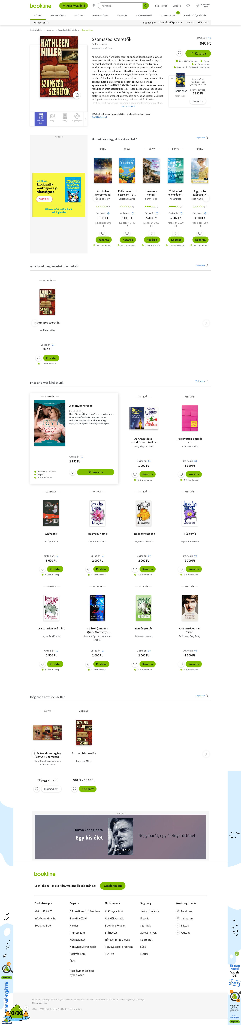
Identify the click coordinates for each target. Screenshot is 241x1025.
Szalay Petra (51, 541)
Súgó (143, 946)
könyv (103, 149)
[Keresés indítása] (146, 5)
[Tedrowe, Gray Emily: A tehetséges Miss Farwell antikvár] (190, 608)
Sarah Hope (151, 198)
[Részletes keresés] (94, 5)
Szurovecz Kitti (190, 446)
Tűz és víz (190, 533)
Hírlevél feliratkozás (117, 939)
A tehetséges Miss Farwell (190, 630)
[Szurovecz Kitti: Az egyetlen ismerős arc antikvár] (190, 418)
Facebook (186, 911)
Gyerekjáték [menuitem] (170, 14)
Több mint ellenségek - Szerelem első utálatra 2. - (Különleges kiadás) (175, 192)
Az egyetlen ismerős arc (190, 440)
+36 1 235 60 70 (43, 911)
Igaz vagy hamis (97, 533)
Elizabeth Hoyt (77, 411)
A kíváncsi (51, 533)
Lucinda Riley (103, 198)
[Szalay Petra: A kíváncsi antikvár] (51, 513)
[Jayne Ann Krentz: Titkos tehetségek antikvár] (143, 513)
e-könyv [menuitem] (78, 15)
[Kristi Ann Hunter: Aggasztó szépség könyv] (199, 170)
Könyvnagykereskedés (83, 946)
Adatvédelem (78, 953)
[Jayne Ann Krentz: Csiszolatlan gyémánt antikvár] (51, 608)
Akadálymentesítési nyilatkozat (82, 973)
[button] (85, 119)
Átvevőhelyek (148, 932)
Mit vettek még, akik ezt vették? (114, 139)
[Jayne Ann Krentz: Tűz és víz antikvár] (190, 513)
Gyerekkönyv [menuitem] (58, 15)
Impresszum (77, 932)
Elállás (144, 953)
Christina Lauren (127, 198)
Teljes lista (200, 137)
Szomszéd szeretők (47, 322)
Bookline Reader (115, 925)
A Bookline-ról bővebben (85, 911)
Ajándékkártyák (114, 918)
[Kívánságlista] (188, 5)
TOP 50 (109, 953)
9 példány (88, 789)
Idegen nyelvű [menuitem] (144, 15)
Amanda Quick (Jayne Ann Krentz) (97, 638)
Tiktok (185, 925)
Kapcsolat (146, 939)
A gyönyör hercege (80, 405)
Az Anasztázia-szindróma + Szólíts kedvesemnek (143, 440)
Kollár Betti (175, 198)
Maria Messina (52, 761)
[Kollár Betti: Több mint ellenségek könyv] (175, 170)
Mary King (39, 761)
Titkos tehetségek (143, 533)
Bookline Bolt (42, 925)
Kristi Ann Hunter (200, 198)
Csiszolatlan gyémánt (51, 628)
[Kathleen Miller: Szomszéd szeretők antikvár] (59, 67)
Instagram (187, 918)
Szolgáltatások (149, 911)
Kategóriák (40, 22)
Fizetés (144, 918)
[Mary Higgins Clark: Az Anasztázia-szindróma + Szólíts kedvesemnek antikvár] (143, 418)
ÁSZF (73, 961)
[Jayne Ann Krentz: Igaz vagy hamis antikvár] (97, 513)
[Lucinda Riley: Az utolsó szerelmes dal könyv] (103, 170)
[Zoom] (77, 95)
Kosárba (200, 53)
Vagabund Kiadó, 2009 (102, 48)
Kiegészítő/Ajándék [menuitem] (195, 15)
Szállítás (145, 925)
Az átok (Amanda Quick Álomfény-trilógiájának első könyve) (97, 630)
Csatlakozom (113, 886)
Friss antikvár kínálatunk (47, 383)
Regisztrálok (161, 5)
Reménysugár (143, 628)
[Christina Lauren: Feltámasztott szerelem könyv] (127, 170)
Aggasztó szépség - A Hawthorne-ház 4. (199, 192)
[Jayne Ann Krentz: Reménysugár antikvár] (143, 608)
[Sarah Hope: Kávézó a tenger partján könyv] (151, 170)
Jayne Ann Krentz (97, 541)
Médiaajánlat (77, 939)
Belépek (177, 5)
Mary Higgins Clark (143, 446)
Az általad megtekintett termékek (54, 266)
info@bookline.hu (45, 918)
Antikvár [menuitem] (122, 15)
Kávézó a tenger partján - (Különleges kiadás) (151, 192)
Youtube (185, 932)
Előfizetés (203, 22)
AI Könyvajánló (76, 5)
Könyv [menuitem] (37, 15)
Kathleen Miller (47, 330)
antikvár (47, 280)
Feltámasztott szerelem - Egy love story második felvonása (127, 192)
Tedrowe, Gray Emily (190, 636)
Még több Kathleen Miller (47, 697)
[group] (40, 119)
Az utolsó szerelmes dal (103, 192)
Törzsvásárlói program (170, 22)
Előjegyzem (51, 789)
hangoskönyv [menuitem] (100, 15)
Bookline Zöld (78, 918)
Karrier (74, 925)
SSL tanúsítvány (39, 1003)
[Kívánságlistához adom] (179, 53)
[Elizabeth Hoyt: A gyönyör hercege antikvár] (49, 423)
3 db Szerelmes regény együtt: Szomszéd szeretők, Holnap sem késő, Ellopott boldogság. (47, 754)
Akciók (190, 22)
